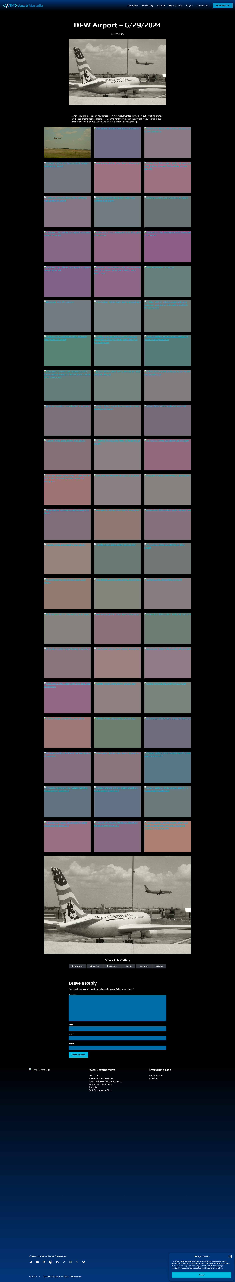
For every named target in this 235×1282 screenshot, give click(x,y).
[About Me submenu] (138, 5)
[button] (230, 1256)
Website (72, 1044)
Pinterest (144, 966)
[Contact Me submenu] (208, 5)
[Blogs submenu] (192, 5)
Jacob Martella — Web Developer (62, 1276)
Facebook (78, 966)
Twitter (96, 966)
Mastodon (113, 966)
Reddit (129, 966)
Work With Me (222, 5)
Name (71, 1025)
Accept (201, 1275)
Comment (73, 994)
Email (160, 966)
